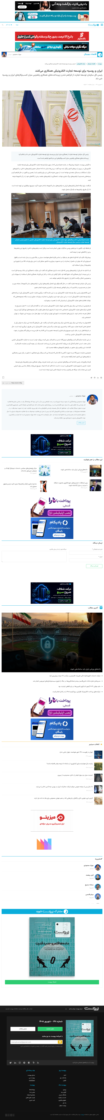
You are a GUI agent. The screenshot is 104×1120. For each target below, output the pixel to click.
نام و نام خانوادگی (97, 549)
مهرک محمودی (14, 54)
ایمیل (101, 557)
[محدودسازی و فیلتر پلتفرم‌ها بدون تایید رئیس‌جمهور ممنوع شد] (45, 492)
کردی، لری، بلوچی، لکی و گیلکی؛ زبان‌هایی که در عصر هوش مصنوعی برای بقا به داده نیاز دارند (63, 798)
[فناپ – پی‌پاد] (52, 528)
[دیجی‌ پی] (52, 5)
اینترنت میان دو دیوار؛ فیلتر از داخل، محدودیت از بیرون (75, 775)
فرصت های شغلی (30, 1098)
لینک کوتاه (8, 383)
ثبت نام (8, 25)
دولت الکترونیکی (81, 64)
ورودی (64, 1090)
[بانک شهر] (52, 36)
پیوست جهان (62, 1106)
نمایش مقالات (23, 1029)
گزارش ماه (63, 1092)
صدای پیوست (31, 1075)
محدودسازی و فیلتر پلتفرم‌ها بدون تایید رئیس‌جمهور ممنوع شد (20, 485)
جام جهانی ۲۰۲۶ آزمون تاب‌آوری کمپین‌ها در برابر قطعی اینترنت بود (79, 686)
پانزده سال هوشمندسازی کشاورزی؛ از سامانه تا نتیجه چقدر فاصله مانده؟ (70, 763)
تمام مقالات (81, 423)
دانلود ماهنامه (50, 1029)
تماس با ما (32, 1092)
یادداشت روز (63, 1078)
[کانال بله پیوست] (52, 16)
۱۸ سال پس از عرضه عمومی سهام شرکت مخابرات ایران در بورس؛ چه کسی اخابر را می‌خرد (64, 786)
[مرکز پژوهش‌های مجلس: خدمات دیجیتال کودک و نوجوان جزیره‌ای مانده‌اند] (45, 476)
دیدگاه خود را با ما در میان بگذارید (57, 549)
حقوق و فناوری (62, 1100)
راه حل (64, 1103)
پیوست (100, 64)
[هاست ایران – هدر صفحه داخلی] (52, 46)
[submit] (60, 1042)
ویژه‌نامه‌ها (32, 1090)
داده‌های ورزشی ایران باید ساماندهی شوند (74, 469)
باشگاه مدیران (62, 1095)
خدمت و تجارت (62, 1098)
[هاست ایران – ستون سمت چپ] (52, 445)
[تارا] (52, 506)
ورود (17, 25)
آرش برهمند (90, 875)
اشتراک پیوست (52, 982)
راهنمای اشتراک (31, 1095)
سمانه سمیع (89, 885)
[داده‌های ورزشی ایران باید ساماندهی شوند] (95, 476)
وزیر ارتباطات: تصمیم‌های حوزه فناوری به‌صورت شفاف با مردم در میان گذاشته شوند (70, 484)
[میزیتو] (52, 821)
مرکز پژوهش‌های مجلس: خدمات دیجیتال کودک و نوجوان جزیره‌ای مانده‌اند (21, 469)
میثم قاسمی (90, 894)
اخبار (65, 1075)
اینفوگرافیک (32, 1081)
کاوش (64, 1081)
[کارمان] (52, 844)
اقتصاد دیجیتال (90, 54)
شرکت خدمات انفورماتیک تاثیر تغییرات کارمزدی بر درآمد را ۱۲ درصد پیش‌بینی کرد (74, 676)
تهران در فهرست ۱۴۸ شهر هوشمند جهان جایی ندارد (76, 752)
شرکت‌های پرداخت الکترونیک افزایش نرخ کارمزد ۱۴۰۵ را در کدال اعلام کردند (76, 692)
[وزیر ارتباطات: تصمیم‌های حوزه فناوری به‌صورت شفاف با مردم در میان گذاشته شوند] (95, 491)
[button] (102, 25)
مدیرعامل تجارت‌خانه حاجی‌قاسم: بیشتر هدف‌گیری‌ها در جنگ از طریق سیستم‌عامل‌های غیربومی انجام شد (66, 681)
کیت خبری (32, 1100)
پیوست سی (32, 1078)
